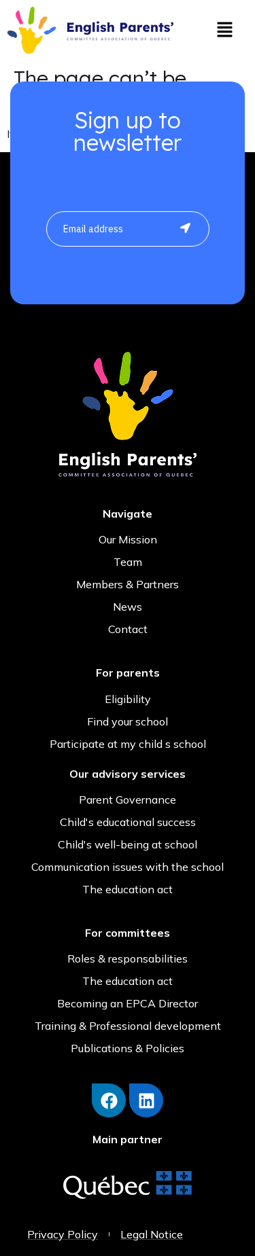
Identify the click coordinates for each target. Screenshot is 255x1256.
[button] (224, 30)
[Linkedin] (146, 1100)
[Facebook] (109, 1100)
